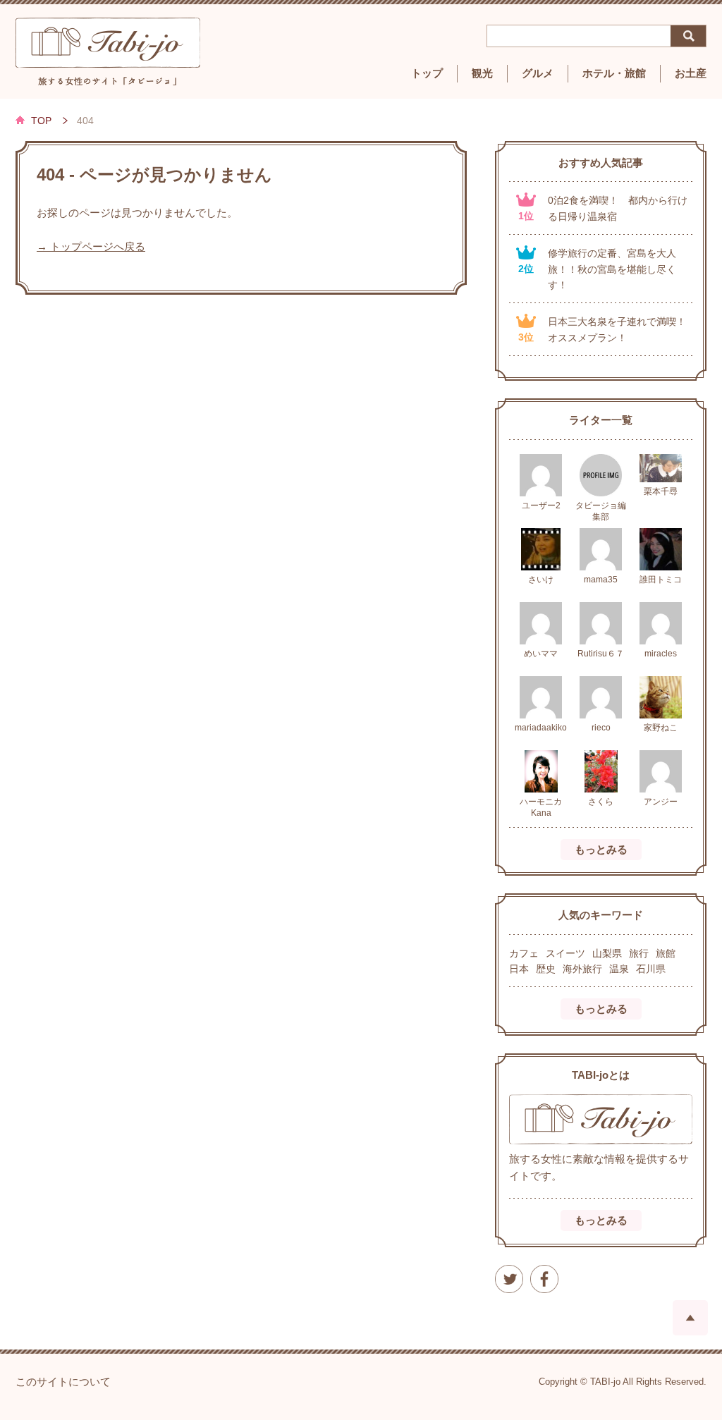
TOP (41, 120)
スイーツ (565, 953)
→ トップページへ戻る (91, 246)
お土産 (690, 73)
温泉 (619, 968)
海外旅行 (582, 968)
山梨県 (607, 953)
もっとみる (601, 849)
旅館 (665, 953)
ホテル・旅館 (614, 73)
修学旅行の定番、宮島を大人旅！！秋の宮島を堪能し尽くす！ (612, 268)
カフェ (524, 953)
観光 (482, 73)
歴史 (546, 968)
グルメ (537, 73)
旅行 (639, 953)
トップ (427, 73)
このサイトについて (63, 1382)
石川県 (651, 968)
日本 (519, 968)
